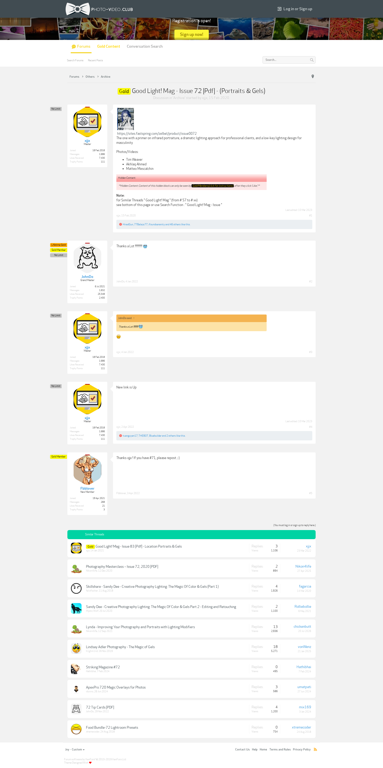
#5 (310, 493)
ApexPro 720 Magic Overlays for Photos (116, 687)
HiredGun (128, 224)
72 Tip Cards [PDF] (100, 707)
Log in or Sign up (297, 9)
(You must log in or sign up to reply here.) (295, 525)
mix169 (305, 707)
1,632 (102, 290)
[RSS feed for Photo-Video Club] (315, 750)
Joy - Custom (73, 749)
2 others (171, 435)
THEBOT (143, 435)
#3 (310, 352)
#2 (310, 281)
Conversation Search (145, 46)
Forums (83, 46)
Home (263, 749)
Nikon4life (91, 570)
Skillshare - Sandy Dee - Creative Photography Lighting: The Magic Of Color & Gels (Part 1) (152, 586)
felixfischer (92, 590)
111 (103, 161)
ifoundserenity (157, 224)
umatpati (304, 687)
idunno (89, 691)
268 (103, 502)
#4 (310, 426)
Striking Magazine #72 (103, 667)
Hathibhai (91, 671)
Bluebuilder (155, 435)
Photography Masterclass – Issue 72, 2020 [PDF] (122, 566)
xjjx (204, 98)
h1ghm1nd (92, 651)
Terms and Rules (280, 749)
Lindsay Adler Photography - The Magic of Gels (120, 647)
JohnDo (120, 281)
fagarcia (305, 586)
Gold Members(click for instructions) (212, 185)
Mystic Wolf (92, 611)
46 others (175, 224)
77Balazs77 (141, 224)
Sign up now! (191, 34)
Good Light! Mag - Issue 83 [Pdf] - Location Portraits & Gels (139, 546)
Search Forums (75, 60)
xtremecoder (93, 731)
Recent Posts (95, 60)
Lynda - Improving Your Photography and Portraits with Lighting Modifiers (140, 627)
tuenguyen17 (130, 435)
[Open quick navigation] (313, 76)
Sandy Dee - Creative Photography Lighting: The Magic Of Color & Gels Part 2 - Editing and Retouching (161, 607)
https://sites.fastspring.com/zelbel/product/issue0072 (157, 134)
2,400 (102, 298)
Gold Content (108, 46)
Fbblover (121, 493)
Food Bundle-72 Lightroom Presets (112, 727)
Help (255, 749)
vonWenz (304, 647)
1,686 (102, 154)
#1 (310, 215)
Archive (179, 98)
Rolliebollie (303, 606)
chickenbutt (302, 626)
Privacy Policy (302, 749)
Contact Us (242, 749)
